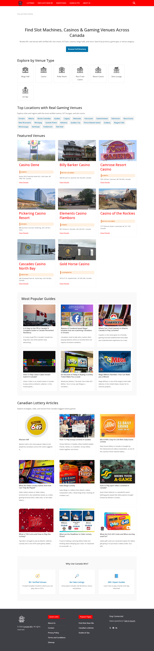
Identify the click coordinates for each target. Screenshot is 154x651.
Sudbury (107, 122)
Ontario (22, 118)
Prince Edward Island (92, 122)
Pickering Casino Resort (32, 215)
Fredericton (47, 127)
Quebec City (75, 122)
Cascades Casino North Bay (32, 266)
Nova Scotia (128, 118)
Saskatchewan (102, 118)
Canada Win (28, 626)
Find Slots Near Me (45, 3)
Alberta (31, 118)
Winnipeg (38, 122)
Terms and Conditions (56, 637)
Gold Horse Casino (74, 264)
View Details (23, 182)
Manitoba (77, 118)
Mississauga (23, 127)
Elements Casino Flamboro (73, 215)
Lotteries (30, 3)
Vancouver (88, 118)
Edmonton (115, 118)
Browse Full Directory (77, 49)
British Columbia (44, 118)
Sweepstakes (61, 3)
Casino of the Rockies (117, 213)
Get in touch (129, 621)
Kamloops (36, 127)
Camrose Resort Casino (113, 167)
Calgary (67, 118)
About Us (86, 3)
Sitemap (51, 642)
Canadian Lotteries (86, 628)
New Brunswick (25, 122)
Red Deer (59, 127)
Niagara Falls (119, 122)
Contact (51, 628)
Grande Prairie (51, 122)
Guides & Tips (75, 3)
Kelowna (63, 122)
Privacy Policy (53, 633)
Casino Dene (29, 165)
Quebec (57, 118)
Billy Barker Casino (75, 165)
